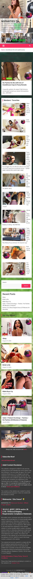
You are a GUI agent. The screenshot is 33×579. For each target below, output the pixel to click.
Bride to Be (6, 299)
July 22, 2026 (6, 422)
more (25, 449)
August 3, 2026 (7, 393)
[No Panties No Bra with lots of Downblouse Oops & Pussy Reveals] (16, 71)
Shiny (4, 297)
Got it (16, 577)
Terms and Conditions (13, 486)
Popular (9, 78)
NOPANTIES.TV (10, 21)
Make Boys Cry (7, 301)
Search (4, 282)
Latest (5, 334)
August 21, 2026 (7, 341)
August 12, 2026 (7, 367)
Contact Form (16, 563)
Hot (4, 78)
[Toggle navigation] (3, 46)
